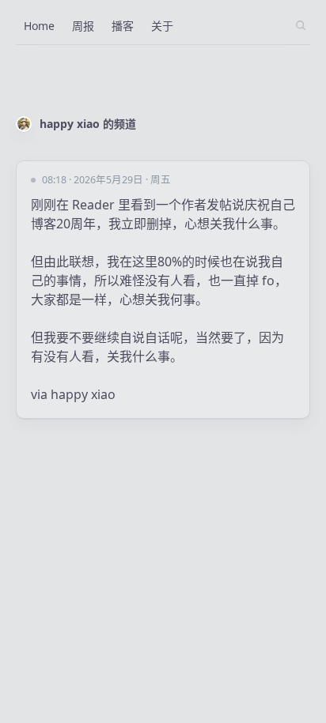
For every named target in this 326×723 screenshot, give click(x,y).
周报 (83, 25)
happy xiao (83, 394)
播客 (123, 25)
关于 (162, 25)
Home (39, 25)
